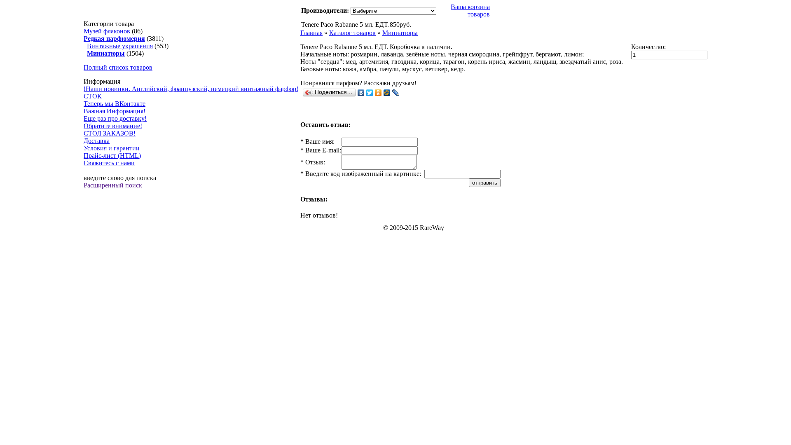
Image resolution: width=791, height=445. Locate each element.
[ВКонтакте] (361, 92)
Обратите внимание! (113, 125)
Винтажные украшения (120, 45)
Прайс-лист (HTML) (112, 155)
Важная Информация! (114, 111)
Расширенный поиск (113, 185)
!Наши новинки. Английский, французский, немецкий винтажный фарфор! (191, 88)
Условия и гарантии (112, 148)
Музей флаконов (107, 31)
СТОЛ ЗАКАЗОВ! (110, 133)
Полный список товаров (118, 67)
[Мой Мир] (387, 92)
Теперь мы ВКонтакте (114, 103)
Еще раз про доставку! (115, 118)
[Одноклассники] (378, 92)
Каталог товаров (352, 32)
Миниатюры (400, 32)
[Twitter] (369, 92)
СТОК (93, 96)
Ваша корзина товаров (470, 10)
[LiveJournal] (395, 92)
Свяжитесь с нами (109, 162)
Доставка (97, 140)
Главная (311, 32)
